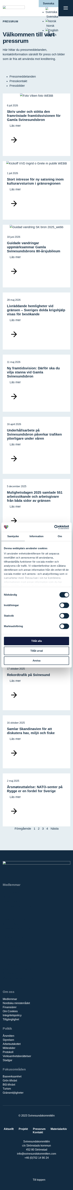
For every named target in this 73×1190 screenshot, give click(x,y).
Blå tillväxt (9, 1084)
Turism (7, 1088)
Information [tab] (36, 536)
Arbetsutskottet (12, 1043)
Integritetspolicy (12, 1015)
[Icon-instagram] (46, 1168)
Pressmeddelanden (23, 76)
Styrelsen (8, 1039)
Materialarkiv (59, 1129)
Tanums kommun (14, 951)
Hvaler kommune (14, 919)
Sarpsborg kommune (17, 942)
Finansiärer (9, 1007)
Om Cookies (10, 1011)
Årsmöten (8, 1035)
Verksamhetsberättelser (17, 1056)
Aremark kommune (16, 892)
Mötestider (9, 1048)
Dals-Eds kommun (15, 901)
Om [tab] (60, 536)
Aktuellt (9, 1129)
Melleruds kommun (16, 924)
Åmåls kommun (13, 973)
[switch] (64, 605)
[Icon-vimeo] (39, 1168)
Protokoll (8, 1052)
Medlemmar (10, 999)
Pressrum (39, 1129)
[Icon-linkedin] (33, 1168)
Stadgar (7, 1060)
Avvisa (36, 660)
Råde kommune (13, 937)
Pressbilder (17, 85)
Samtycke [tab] (13, 536)
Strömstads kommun (17, 946)
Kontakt (38, 1132)
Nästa (55, 828)
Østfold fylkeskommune (18, 978)
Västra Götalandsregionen (20, 969)
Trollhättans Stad (14, 960)
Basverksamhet (12, 1076)
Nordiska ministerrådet (16, 1003)
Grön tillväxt (10, 1080)
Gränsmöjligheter (13, 1092)
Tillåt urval (36, 650)
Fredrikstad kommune (17, 906)
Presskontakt (18, 81)
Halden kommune (15, 915)
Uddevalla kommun (16, 964)
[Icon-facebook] (25, 1168)
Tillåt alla (36, 640)
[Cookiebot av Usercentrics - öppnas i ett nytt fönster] (54, 527)
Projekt (23, 1129)
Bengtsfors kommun (16, 897)
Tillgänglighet (11, 1019)
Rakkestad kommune (17, 928)
